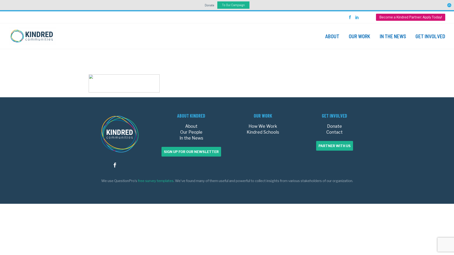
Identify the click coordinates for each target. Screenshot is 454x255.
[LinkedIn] (357, 17)
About (332, 36)
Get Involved (430, 36)
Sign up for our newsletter (191, 152)
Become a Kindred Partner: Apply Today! (410, 17)
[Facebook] (350, 17)
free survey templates (156, 180)
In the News (393, 36)
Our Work (359, 36)
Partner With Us (335, 146)
